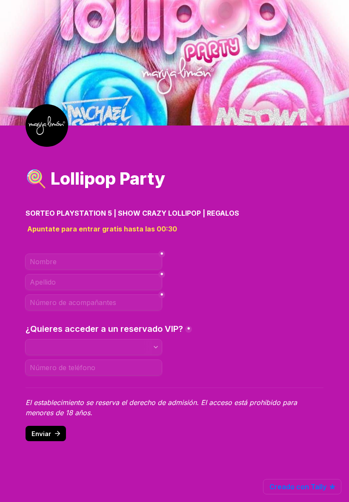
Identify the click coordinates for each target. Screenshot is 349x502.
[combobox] (94, 347)
